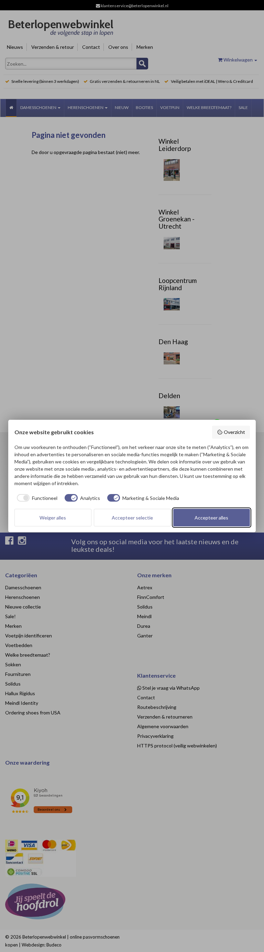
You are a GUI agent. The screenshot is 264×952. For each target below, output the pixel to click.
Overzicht (234, 432)
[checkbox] (36, 498)
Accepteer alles (211, 518)
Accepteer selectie (132, 518)
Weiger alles (53, 518)
